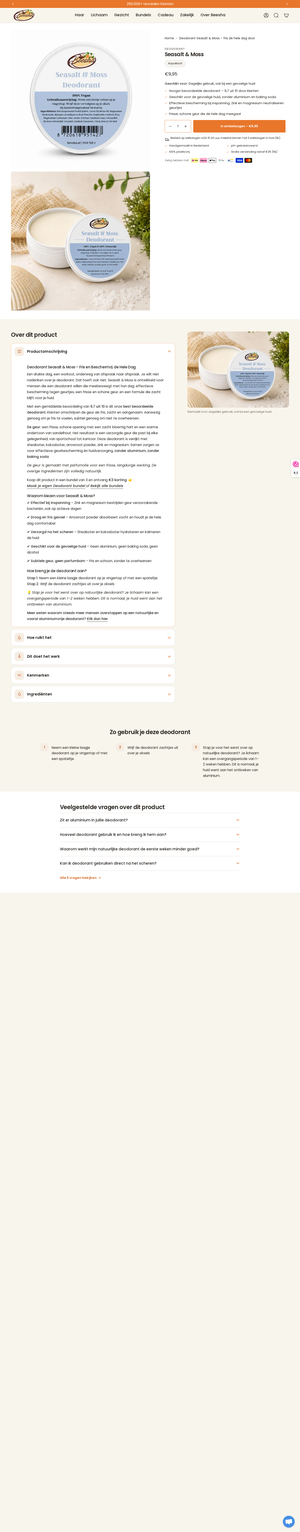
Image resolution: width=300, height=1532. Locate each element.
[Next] (287, 4)
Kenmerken (38, 675)
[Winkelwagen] (286, 15)
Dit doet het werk (43, 656)
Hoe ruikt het (39, 637)
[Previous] (13, 4)
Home (169, 38)
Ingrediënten (39, 694)
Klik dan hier (97, 618)
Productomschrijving (47, 351)
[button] (80, 15)
